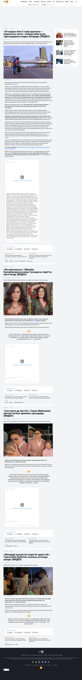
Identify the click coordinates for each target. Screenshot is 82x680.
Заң (54, 1)
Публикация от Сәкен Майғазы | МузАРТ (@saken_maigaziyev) (22, 525)
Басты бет (6, 28)
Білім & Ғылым (59, 1)
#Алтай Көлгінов (22, 261)
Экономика (36, 1)
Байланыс (49, 665)
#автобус (11, 261)
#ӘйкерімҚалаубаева (18, 402)
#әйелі (16, 644)
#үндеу (16, 261)
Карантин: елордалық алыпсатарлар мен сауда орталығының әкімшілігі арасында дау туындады (40, 257)
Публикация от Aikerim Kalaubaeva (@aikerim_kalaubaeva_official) (22, 381)
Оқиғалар (43, 1)
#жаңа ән (11, 402)
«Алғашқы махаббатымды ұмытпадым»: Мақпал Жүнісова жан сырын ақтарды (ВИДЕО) (70, 52)
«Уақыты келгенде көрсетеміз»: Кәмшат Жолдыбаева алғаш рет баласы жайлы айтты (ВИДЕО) (69, 43)
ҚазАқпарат (14, 84)
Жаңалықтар (24, 1)
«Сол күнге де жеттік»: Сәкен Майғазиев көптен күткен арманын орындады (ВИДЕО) (39, 397)
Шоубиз (67, 1)
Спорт (71, 1)
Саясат (30, 1)
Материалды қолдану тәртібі (39, 665)
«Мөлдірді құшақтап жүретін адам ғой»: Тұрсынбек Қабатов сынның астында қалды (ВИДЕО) (39, 542)
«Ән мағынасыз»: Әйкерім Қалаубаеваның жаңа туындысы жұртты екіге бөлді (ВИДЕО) (15, 541)
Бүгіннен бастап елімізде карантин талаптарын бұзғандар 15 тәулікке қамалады (16, 256)
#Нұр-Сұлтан (29, 261)
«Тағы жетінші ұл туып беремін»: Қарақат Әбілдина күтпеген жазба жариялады (70, 35)
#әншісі (6, 402)
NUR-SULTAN (15, 240)
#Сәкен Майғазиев (9, 546)
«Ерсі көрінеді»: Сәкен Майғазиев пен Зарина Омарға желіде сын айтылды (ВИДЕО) (16, 397)
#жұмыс (6, 261)
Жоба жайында (28, 665)
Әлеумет (49, 1)
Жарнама (55, 665)
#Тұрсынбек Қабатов (9, 644)
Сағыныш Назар (7, 277)
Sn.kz (34, 320)
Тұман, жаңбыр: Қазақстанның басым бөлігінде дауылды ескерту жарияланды (70, 61)
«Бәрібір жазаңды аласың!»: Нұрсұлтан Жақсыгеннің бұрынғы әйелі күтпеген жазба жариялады (39, 640)
